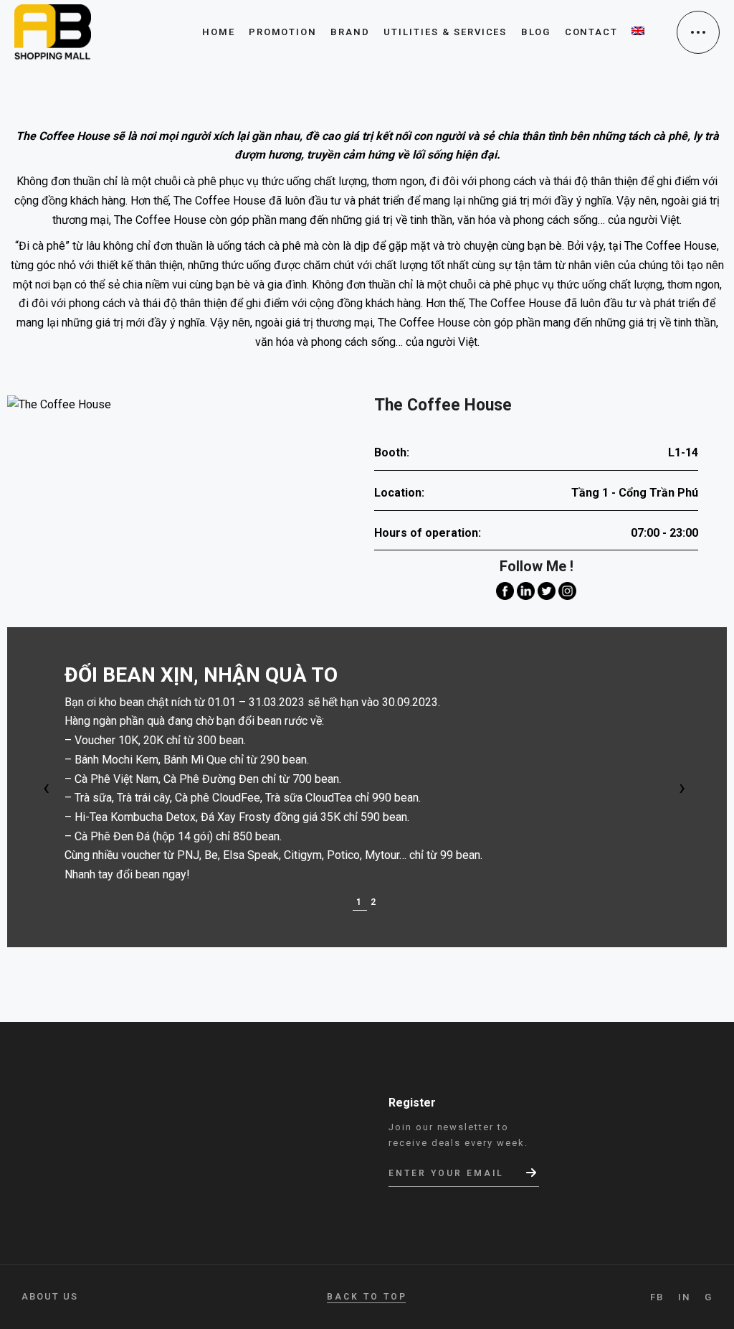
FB (657, 1297)
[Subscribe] (532, 1172)
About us (50, 1296)
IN (684, 1297)
